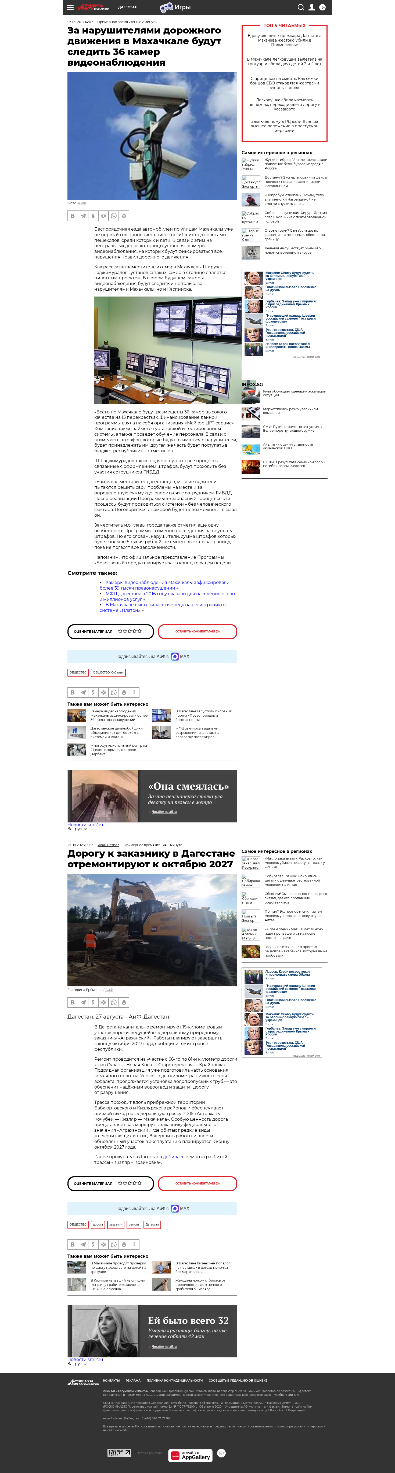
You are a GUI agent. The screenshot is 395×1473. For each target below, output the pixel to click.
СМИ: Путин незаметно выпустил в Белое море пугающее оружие (292, 428)
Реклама (133, 1380)
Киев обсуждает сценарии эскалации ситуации (294, 393)
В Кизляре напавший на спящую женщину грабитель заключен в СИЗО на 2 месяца (118, 1284)
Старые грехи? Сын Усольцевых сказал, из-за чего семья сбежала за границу (295, 234)
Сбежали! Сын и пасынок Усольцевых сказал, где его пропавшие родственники (296, 898)
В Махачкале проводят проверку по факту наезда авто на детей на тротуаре (118, 1267)
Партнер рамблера (149, 1453)
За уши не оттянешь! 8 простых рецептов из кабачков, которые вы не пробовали (296, 951)
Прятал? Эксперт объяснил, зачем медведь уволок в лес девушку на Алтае (293, 915)
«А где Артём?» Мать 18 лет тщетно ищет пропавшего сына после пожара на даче (294, 933)
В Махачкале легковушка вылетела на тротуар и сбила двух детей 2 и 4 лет (284, 61)
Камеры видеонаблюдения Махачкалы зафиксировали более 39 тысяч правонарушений (164, 585)
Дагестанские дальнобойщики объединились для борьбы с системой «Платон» (117, 732)
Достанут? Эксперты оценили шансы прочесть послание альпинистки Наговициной (296, 181)
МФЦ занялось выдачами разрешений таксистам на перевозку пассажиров (197, 732)
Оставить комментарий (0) (197, 631)
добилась (173, 1156)
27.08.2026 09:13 (80, 845)
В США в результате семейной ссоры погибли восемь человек (294, 464)
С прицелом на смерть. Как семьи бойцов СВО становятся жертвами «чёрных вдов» (284, 83)
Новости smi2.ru (85, 824)
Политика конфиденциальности (175, 1380)
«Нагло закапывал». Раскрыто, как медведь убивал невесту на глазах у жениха (295, 862)
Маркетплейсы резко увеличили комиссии (290, 411)
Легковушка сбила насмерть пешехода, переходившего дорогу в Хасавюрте (285, 105)
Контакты (111, 1380)
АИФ (82, 203)
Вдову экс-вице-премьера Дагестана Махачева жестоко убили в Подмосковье (284, 40)
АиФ (109, 990)
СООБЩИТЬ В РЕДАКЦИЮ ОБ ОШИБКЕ (238, 1380)
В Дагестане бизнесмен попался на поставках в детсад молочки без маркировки (202, 1267)
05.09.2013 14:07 (80, 22)
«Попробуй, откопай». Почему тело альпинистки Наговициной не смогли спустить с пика (294, 199)
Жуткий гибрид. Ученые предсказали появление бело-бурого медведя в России (296, 164)
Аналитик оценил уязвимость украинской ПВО (288, 446)
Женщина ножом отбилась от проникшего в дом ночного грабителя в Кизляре (200, 1284)
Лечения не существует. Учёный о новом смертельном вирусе (293, 250)
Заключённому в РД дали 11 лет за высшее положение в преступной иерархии (285, 126)
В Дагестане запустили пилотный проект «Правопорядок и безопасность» (203, 715)
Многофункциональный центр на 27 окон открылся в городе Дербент (119, 749)
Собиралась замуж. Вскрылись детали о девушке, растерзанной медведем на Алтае (292, 880)
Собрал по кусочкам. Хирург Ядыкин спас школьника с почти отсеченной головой (296, 217)
